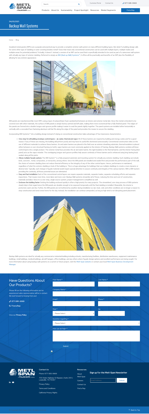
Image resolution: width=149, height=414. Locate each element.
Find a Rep (130, 10)
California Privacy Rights (48, 392)
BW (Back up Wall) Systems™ (69, 55)
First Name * (57, 280)
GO (79, 4)
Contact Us (109, 3)
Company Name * (59, 289)
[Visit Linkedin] (10, 382)
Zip (99, 309)
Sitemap (52, 410)
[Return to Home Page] (20, 7)
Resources (94, 10)
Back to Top (135, 410)
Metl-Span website (83, 262)
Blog (17, 40)
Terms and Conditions (47, 388)
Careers (80, 380)
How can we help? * (60, 329)
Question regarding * (60, 319)
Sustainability (66, 10)
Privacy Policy (44, 384)
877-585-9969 (17, 301)
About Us (55, 10)
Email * (55, 299)
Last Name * (103, 280)
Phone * (101, 299)
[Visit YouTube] (13, 382)
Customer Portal (95, 3)
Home (11, 40)
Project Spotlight (81, 10)
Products (45, 10)
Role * (55, 309)
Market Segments (108, 10)
